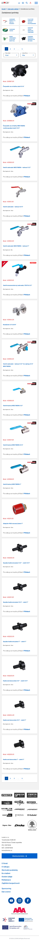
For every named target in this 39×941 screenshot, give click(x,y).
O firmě (5, 863)
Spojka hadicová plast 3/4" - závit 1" (15, 602)
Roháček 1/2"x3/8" (9, 324)
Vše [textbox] (23, 55)
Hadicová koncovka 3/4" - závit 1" (14, 720)
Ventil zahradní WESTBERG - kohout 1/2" (17, 167)
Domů (4, 9)
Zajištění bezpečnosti (11, 883)
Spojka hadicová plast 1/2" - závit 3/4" (16, 563)
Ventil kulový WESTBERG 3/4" (13, 445)
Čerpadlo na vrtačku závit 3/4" (13, 86)
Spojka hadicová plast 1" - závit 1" (14, 641)
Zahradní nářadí (13, 9)
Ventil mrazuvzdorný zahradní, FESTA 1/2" (17, 285)
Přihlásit (27, 96)
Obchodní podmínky (10, 870)
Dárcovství (6, 891)
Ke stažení (6, 873)
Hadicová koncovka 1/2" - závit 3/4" (15, 681)
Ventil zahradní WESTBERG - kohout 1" (16, 246)
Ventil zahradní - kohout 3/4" (13, 207)
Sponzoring (6, 888)
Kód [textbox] (6, 55)
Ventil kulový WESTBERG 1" (12, 484)
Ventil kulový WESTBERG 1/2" (13, 405)
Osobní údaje (7, 876)
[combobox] (11, 55)
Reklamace (6, 880)
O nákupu (5, 866)
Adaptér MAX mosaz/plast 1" (13, 523)
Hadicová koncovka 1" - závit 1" (13, 759)
